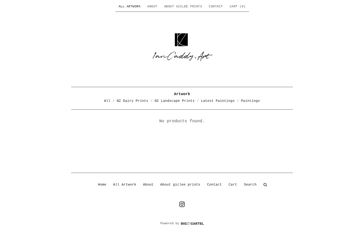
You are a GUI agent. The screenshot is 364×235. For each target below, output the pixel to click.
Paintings (250, 101)
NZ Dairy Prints (132, 101)
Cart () (238, 6)
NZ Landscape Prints (175, 101)
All (107, 101)
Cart (233, 185)
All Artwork (130, 6)
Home (102, 185)
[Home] (182, 49)
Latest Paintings (218, 101)
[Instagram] (182, 204)
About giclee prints (183, 6)
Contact (216, 6)
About (152, 6)
